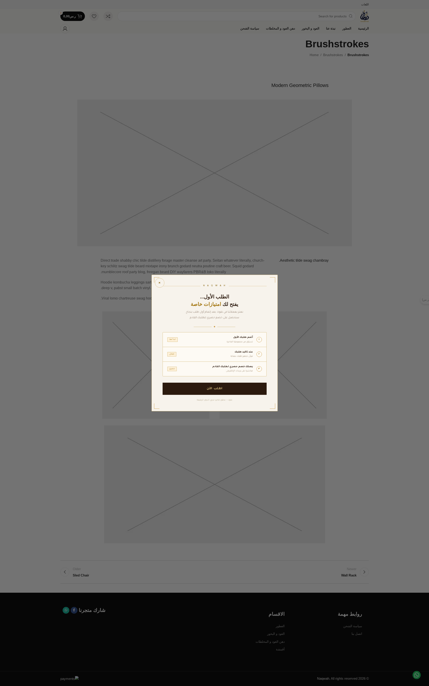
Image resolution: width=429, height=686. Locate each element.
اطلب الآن (214, 388)
